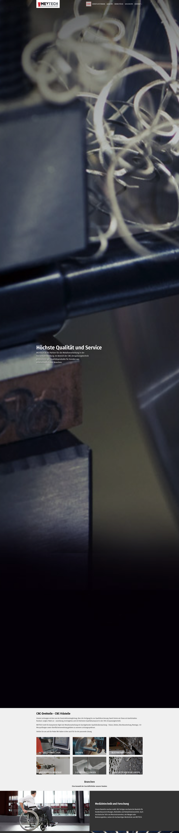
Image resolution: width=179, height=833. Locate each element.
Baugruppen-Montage (53, 765)
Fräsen (53, 745)
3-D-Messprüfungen (89, 765)
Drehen (89, 745)
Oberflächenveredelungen (126, 765)
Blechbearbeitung (126, 745)
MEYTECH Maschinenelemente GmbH (48, 4)
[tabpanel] (89, 354)
